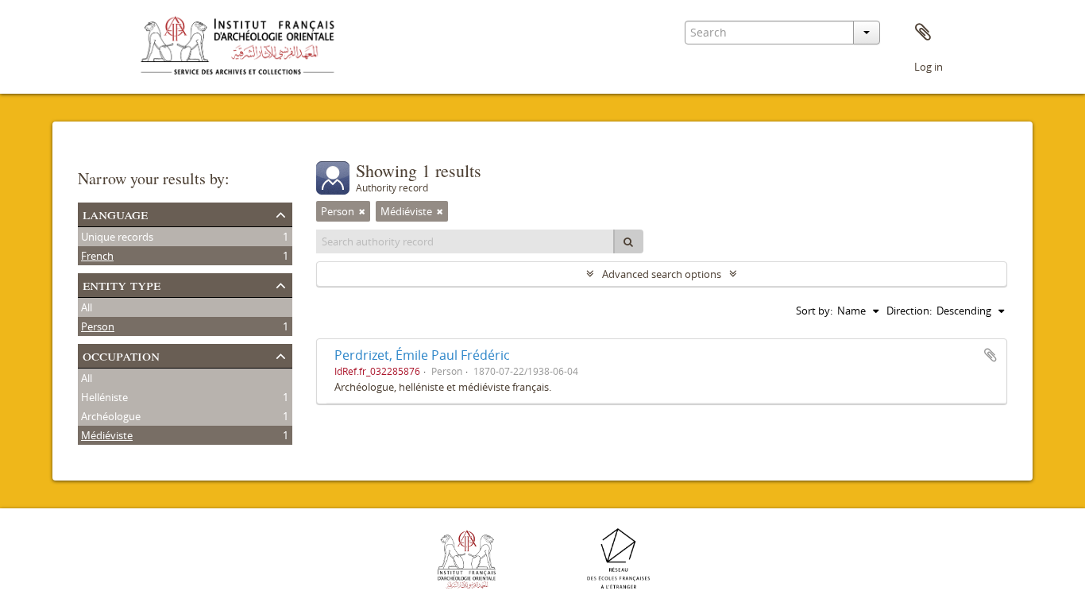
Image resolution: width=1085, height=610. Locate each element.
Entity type (121, 284)
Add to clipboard (990, 355)
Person (97, 326)
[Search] (628, 241)
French (97, 256)
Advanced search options (661, 274)
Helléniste (104, 397)
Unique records (117, 237)
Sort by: (814, 310)
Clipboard (923, 32)
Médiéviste (107, 435)
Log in (928, 67)
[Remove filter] (362, 211)
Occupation (121, 354)
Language (115, 213)
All (86, 307)
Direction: (909, 310)
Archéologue (111, 416)
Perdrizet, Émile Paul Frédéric (422, 355)
